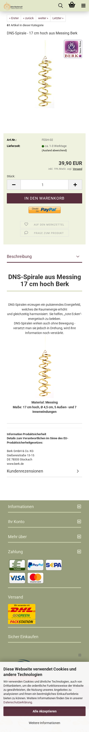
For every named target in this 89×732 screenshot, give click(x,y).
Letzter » (57, 18)
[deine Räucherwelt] (11, 5)
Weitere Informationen (44, 723)
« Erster (14, 18)
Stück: (11, 176)
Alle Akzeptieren (45, 711)
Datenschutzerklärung (17, 702)
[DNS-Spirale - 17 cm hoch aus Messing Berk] (45, 74)
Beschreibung (19, 256)
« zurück (28, 18)
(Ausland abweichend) (54, 150)
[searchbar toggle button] (60, 5)
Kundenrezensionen (25, 471)
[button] (14, 185)
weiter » (43, 18)
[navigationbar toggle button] (83, 5)
